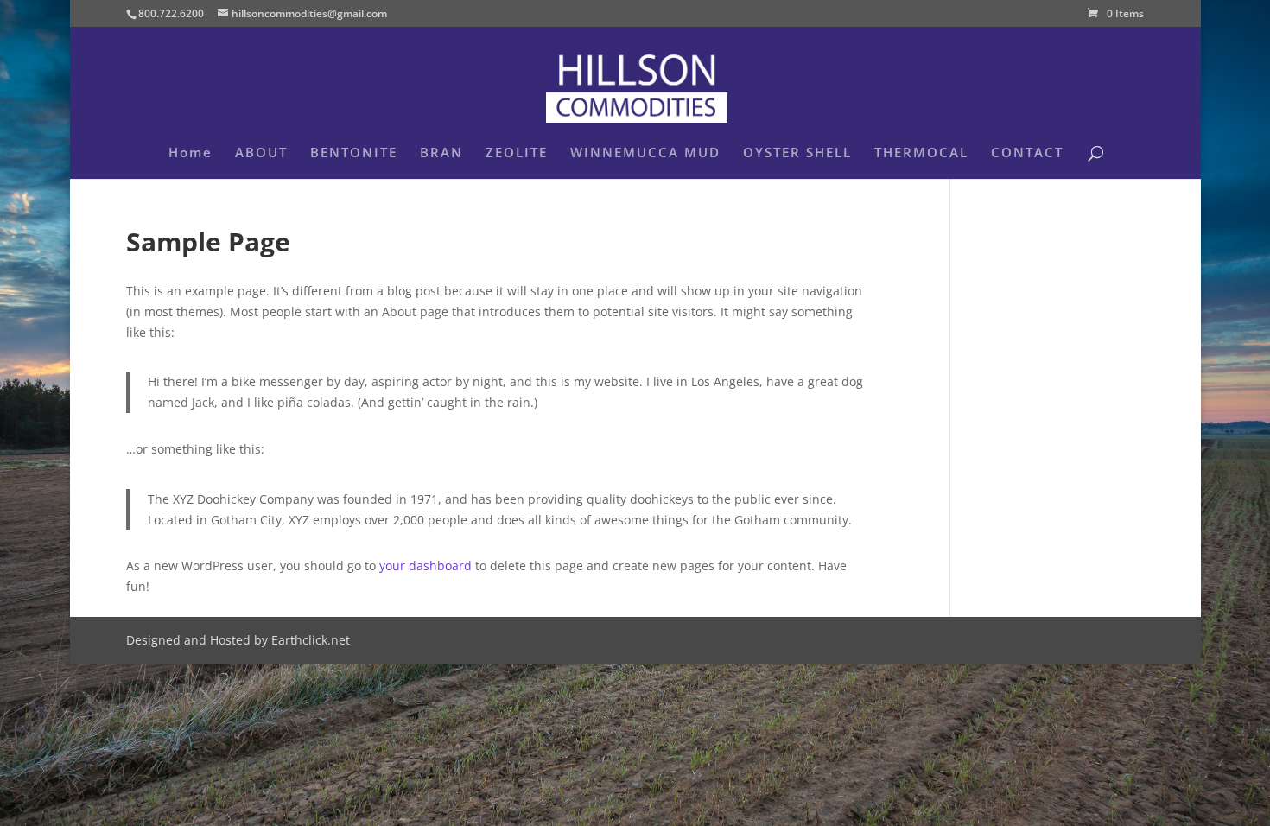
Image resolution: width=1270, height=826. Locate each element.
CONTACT (1027, 153)
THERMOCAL (921, 153)
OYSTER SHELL (797, 153)
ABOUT (261, 153)
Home (190, 153)
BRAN (441, 153)
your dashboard (425, 565)
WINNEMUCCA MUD (645, 153)
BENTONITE (353, 153)
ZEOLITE (517, 153)
